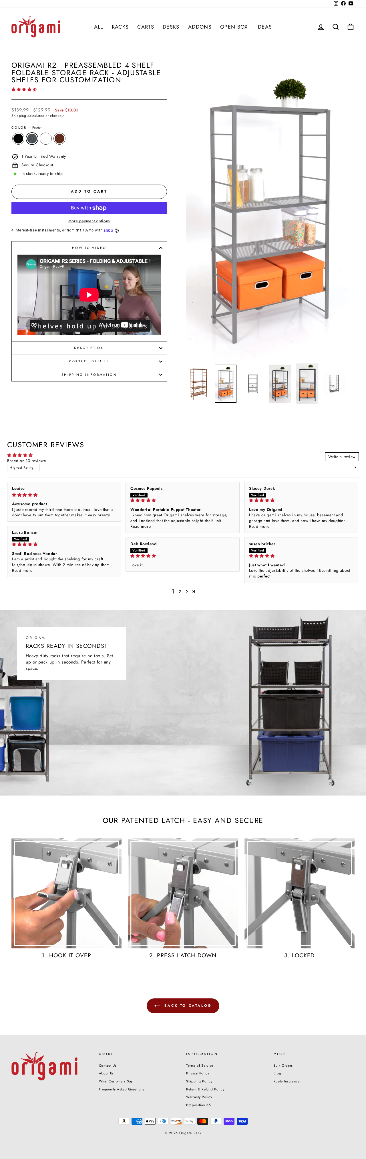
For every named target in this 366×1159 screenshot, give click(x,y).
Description (89, 347)
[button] (24, 89)
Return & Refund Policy (205, 1089)
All (98, 27)
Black (18, 138)
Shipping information (89, 374)
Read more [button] (140, 526)
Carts (145, 27)
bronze (59, 138)
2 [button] (180, 591)
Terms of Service (199, 1065)
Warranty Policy (199, 1096)
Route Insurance (287, 1081)
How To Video (89, 247)
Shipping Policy (199, 1081)
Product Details (89, 361)
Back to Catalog (187, 1005)
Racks (120, 27)
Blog (277, 1073)
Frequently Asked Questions (121, 1089)
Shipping (18, 115)
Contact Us (108, 1065)
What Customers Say (116, 1081)
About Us (106, 1073)
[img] (64, 495)
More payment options (89, 221)
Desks (171, 27)
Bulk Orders (283, 1065)
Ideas (264, 27)
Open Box (234, 27)
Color (26, 127)
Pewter (32, 138)
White (45, 138)
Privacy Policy (197, 1073)
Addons (200, 27)
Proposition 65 (198, 1104)
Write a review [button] (342, 456)
